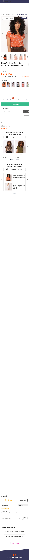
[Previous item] (2, 33)
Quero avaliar (23, 500)
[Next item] (26, 33)
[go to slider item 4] (26, 57)
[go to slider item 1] (10, 57)
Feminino (8, 14)
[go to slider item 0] (5, 57)
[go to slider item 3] (20, 57)
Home (2, 14)
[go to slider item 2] (15, 57)
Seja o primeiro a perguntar (14, 536)
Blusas (13, 14)
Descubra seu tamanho (9, 99)
